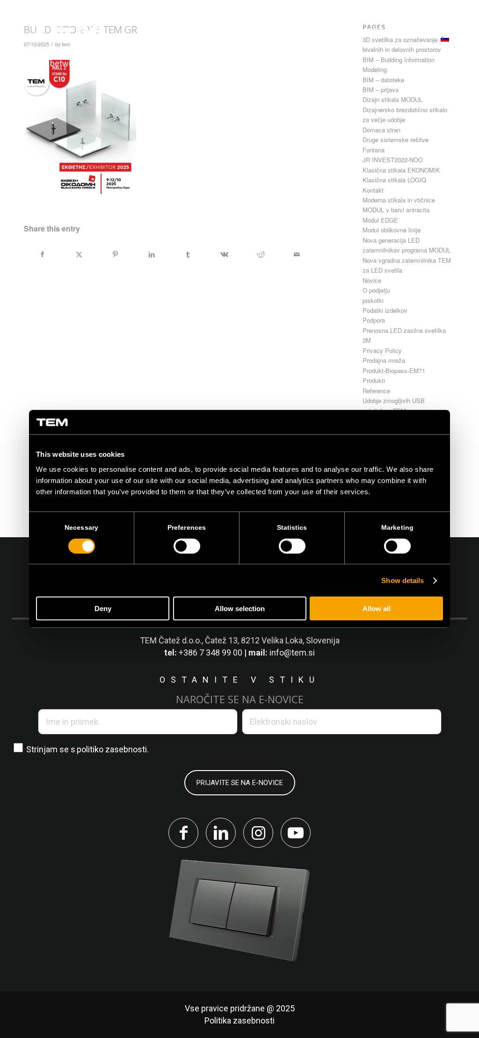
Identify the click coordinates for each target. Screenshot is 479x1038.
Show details (402, 580)
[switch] (187, 546)
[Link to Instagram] (258, 833)
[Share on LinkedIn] (152, 254)
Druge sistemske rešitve (395, 139)
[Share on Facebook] (42, 254)
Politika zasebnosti (239, 1020)
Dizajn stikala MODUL (392, 99)
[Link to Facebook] (183, 833)
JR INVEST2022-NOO (393, 159)
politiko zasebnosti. (113, 749)
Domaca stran (381, 129)
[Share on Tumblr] (188, 254)
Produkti (374, 380)
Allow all (377, 609)
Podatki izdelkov (385, 310)
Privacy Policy (382, 350)
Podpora (374, 320)
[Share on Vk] (224, 254)
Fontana (374, 149)
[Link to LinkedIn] (221, 833)
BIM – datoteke (383, 79)
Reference (376, 390)
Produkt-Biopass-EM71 (394, 370)
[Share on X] (79, 254)
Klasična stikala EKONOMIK (401, 170)
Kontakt (373, 190)
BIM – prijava (381, 89)
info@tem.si (292, 652)
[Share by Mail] (297, 254)
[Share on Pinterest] (115, 254)
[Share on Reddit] (261, 254)
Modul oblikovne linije (392, 229)
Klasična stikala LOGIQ (394, 179)
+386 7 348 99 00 (210, 652)
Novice (372, 280)
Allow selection (240, 609)
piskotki (373, 300)
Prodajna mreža (384, 360)
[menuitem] (179, 31)
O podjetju (376, 290)
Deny (102, 609)
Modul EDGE (380, 220)
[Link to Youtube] (296, 833)
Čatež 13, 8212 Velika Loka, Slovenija (272, 640)
